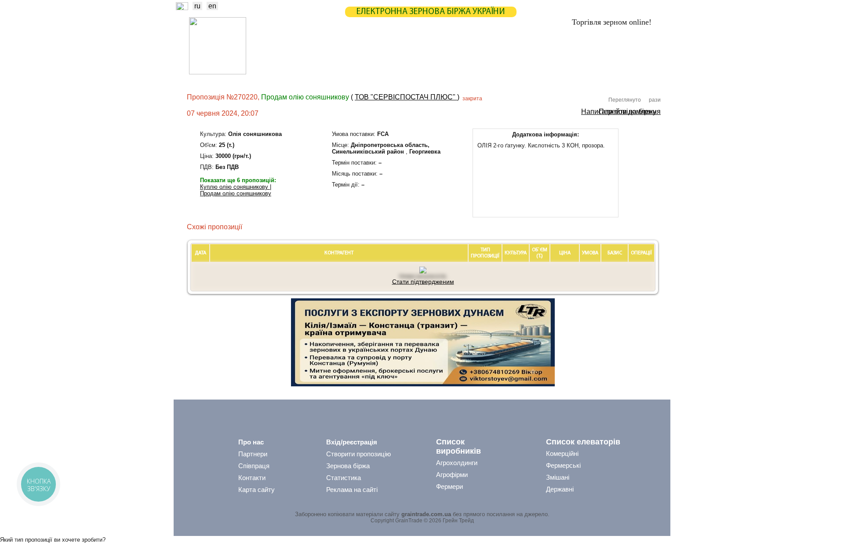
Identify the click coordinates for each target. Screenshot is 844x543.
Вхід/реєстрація (351, 442)
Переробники (594, 72)
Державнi (560, 489)
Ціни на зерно (543, 54)
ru (197, 6)
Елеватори (374, 72)
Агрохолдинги (456, 462)
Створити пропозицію (358, 454)
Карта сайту (256, 489)
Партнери (493, 54)
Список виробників (458, 446)
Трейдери (286, 72)
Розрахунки (445, 54)
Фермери (449, 486)
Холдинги (546, 72)
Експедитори (421, 72)
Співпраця (253, 466)
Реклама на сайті (352, 489)
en (212, 6)
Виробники (329, 72)
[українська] (182, 7)
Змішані (557, 477)
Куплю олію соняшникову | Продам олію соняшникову (235, 190)
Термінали (502, 72)
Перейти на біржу (627, 111)
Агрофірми (452, 474)
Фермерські (563, 465)
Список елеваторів (583, 441)
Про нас (251, 442)
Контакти (252, 477)
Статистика (362, 54)
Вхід (645, 55)
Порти (464, 72)
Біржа (320, 54)
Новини (285, 54)
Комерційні (562, 453)
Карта (403, 54)
